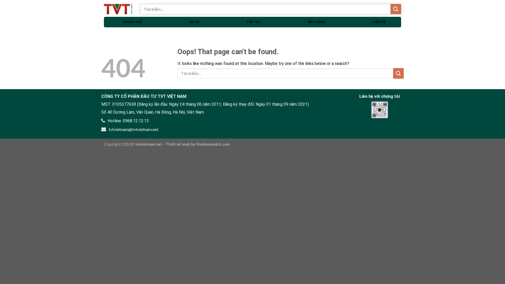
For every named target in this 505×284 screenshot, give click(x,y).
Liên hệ (379, 22)
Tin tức (253, 22)
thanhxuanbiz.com (213, 144)
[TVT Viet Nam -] (118, 9)
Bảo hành (316, 22)
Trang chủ (132, 22)
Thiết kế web (178, 144)
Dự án (194, 22)
